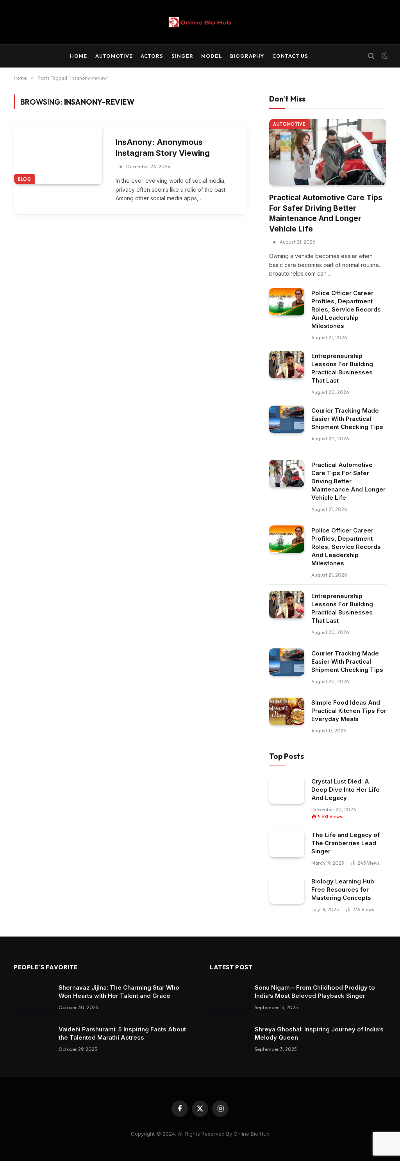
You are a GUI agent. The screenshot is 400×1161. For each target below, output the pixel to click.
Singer (182, 56)
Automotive (114, 56)
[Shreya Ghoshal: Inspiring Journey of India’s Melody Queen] (229, 1039)
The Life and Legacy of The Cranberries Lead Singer (345, 843)
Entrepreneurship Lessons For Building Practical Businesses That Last (342, 368)
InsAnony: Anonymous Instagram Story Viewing (163, 147)
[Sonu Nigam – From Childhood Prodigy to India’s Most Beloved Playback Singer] (229, 997)
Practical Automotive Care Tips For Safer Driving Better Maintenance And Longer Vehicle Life (325, 213)
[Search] (371, 56)
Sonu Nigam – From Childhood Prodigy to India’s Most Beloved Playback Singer (315, 991)
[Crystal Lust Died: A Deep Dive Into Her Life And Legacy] (286, 789)
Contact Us (290, 56)
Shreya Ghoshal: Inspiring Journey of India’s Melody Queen (319, 1033)
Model (211, 56)
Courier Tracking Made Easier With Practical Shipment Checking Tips (347, 419)
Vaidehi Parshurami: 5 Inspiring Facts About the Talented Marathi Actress (122, 1033)
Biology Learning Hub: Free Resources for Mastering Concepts (343, 889)
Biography (247, 56)
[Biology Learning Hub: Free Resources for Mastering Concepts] (286, 889)
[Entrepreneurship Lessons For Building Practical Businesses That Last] (286, 364)
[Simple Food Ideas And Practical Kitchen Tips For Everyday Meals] (286, 711)
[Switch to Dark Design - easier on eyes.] (384, 55)
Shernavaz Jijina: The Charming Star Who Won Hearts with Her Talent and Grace (119, 991)
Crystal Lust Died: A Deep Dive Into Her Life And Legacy (345, 789)
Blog (24, 179)
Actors (152, 56)
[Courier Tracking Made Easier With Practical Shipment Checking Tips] (286, 419)
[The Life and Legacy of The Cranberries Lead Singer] (286, 843)
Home (78, 56)
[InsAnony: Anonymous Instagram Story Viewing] (58, 154)
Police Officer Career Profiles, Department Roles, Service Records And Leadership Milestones (346, 309)
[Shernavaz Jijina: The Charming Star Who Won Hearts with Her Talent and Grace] (33, 997)
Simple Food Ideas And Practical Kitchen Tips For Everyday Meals (348, 711)
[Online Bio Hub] (200, 22)
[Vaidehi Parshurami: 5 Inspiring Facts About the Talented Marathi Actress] (33, 1039)
